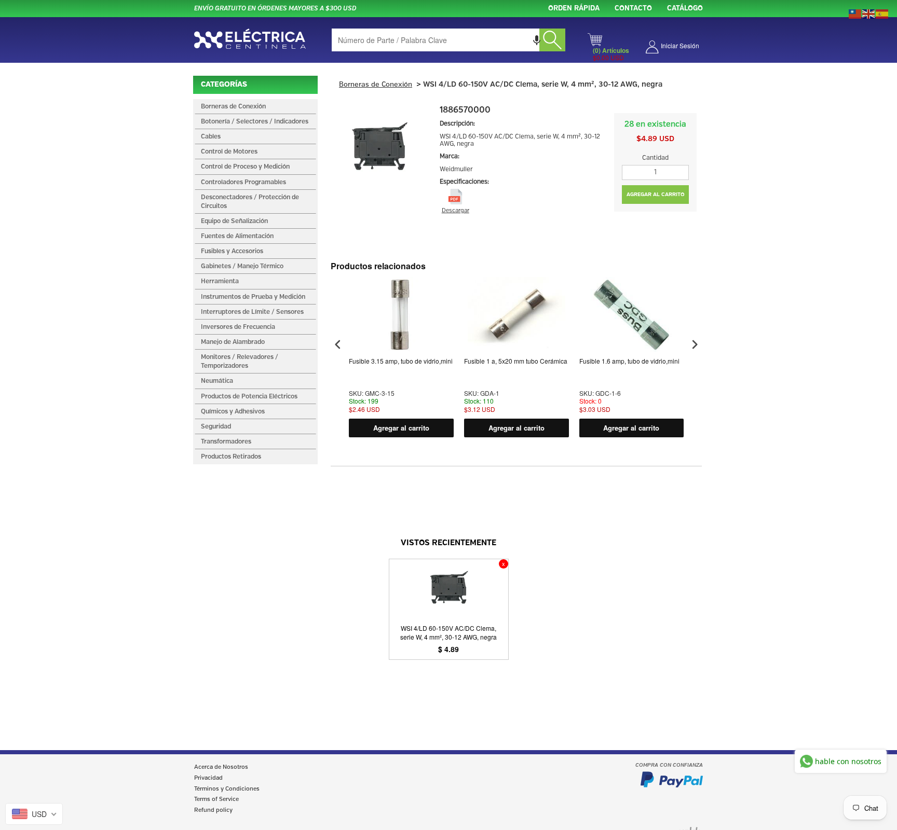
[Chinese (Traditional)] (855, 13)
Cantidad (655, 158)
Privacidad (208, 778)
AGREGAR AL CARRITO (656, 194)
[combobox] (448, 40)
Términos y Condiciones (227, 789)
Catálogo (685, 8)
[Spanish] (882, 13)
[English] (869, 13)
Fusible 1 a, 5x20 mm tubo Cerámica (515, 361)
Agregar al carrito (401, 428)
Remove (503, 564)
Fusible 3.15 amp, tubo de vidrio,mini (401, 361)
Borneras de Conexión (375, 84)
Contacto (633, 8)
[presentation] (338, 344)
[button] (537, 40)
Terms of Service (216, 799)
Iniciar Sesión (680, 45)
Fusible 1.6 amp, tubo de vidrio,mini (629, 361)
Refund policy (213, 810)
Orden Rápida (574, 8)
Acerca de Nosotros (221, 767)
